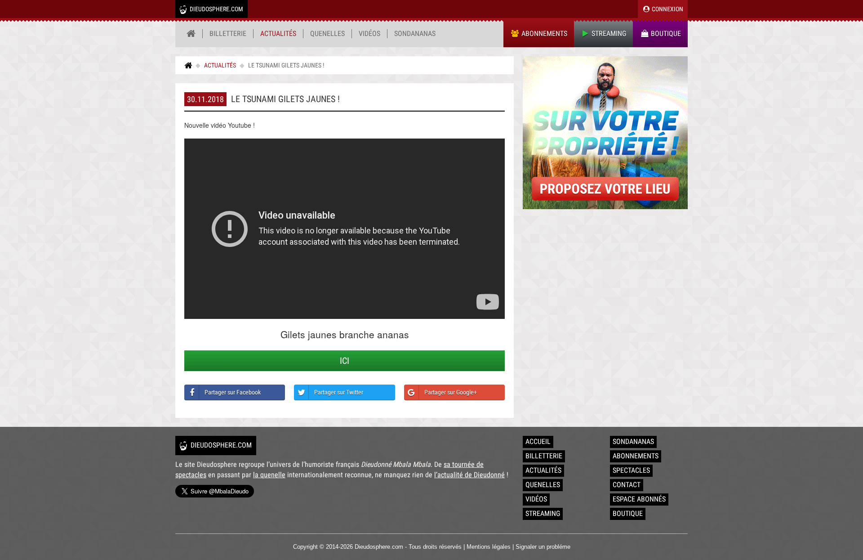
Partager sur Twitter (338, 392)
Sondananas (415, 33)
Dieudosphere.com (215, 9)
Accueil (538, 441)
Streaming (608, 33)
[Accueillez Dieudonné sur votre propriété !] (605, 132)
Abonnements (543, 33)
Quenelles (327, 33)
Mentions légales (489, 546)
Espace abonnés (639, 499)
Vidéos (369, 33)
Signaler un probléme (543, 546)
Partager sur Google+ (450, 392)
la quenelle (269, 474)
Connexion (666, 9)
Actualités (278, 33)
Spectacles (631, 470)
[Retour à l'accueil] (191, 33)
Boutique (665, 33)
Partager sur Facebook (233, 392)
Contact (627, 484)
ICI (344, 360)
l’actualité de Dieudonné (469, 474)
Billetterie (227, 33)
